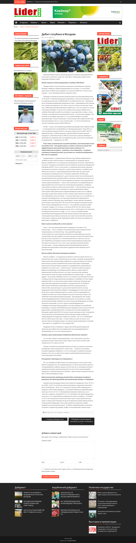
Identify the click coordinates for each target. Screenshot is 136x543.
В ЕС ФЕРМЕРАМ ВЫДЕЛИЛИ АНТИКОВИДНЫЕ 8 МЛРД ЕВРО (71, 502)
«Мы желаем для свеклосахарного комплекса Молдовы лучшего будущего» (25, 102)
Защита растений (22, 65)
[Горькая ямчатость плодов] (26, 81)
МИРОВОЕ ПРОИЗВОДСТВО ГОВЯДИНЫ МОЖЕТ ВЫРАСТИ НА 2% (72, 512)
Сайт (80, 462)
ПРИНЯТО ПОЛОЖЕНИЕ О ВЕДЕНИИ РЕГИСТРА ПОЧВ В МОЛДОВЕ (33, 495)
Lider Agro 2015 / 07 (50, 412)
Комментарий (46, 440)
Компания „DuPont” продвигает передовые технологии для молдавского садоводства (109, 529)
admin (52, 37)
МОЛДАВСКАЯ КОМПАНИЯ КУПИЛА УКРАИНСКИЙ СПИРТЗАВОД (32, 503)
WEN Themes (72, 540)
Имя (43, 462)
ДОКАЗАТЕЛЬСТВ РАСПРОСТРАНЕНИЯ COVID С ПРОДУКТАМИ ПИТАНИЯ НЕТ (70, 495)
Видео (52, 23)
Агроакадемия (21, 34)
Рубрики (34, 23)
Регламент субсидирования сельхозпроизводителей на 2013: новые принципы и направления (107, 504)
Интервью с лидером (63, 412)
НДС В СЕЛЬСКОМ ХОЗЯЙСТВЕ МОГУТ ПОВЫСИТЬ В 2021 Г (34, 511)
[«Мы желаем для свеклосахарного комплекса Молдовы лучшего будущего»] (26, 114)
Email (62, 462)
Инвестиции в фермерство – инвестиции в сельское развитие (109, 494)
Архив (43, 23)
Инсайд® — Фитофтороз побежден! (109, 135)
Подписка (72, 23)
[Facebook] (121, 2)
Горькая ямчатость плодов (23, 70)
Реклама (61, 23)
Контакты (83, 23)
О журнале (24, 23)
